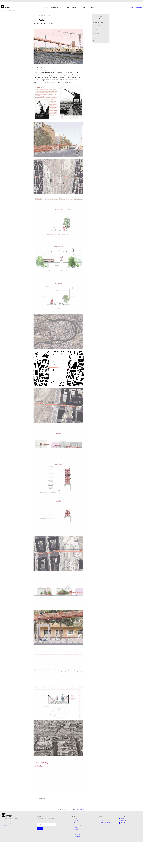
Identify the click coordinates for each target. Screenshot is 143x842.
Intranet (76, 818)
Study (62, 7)
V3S (74, 837)
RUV (74, 832)
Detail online (77, 831)
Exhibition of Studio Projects (44, 15)
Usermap (76, 827)
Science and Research (73, 7)
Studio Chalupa (97, 31)
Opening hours (77, 836)
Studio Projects (15, 10)
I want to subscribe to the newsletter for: (49, 828)
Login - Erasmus (78, 825)
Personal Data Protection (103, 822)
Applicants (54, 7)
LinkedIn (122, 823)
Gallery (92, 7)
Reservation (77, 834)
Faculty (46, 7)
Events (85, 7)
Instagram (123, 820)
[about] (7, 815)
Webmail (76, 820)
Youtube (122, 822)
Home (4, 10)
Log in (40, 828)
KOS (74, 822)
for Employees (100, 820)
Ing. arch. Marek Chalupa (80, 809)
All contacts (6, 825)
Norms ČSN (76, 829)
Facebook (123, 818)
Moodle (75, 823)
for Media (99, 818)
